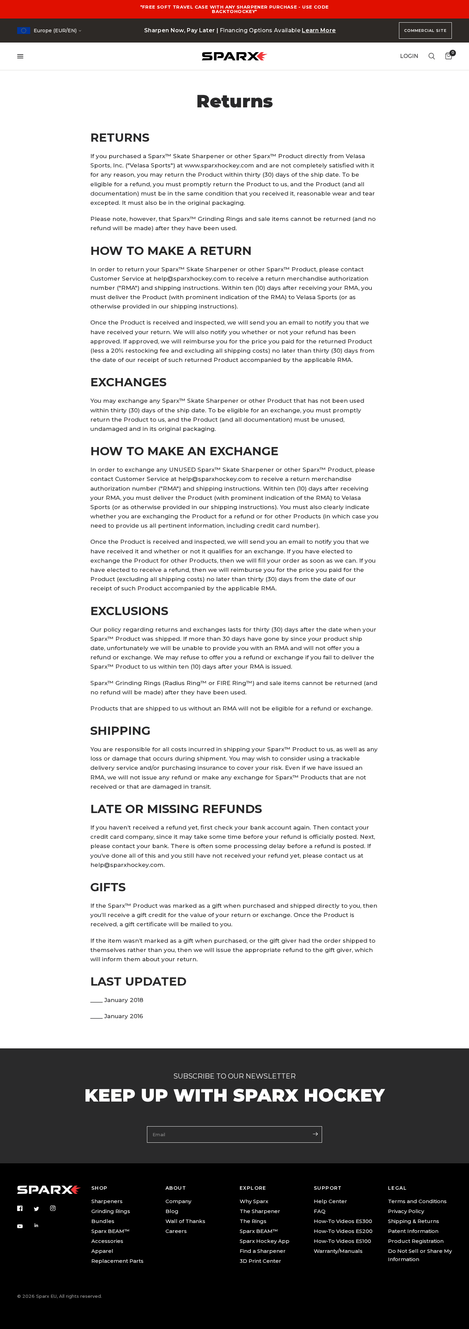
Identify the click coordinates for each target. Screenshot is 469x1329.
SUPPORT (328, 1188)
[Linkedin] (41, 1225)
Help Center (330, 1201)
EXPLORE (253, 1188)
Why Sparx (254, 1201)
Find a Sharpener (263, 1251)
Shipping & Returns (413, 1221)
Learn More (319, 30)
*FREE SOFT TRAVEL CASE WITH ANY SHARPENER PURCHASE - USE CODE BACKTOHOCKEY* (234, 9)
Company (178, 1201)
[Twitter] (41, 1208)
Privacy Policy (406, 1211)
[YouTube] (24, 1226)
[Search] (431, 56)
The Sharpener (260, 1211)
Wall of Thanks (185, 1221)
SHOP (99, 1188)
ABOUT (175, 1188)
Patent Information (413, 1231)
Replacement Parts (117, 1261)
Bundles (102, 1221)
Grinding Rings (110, 1211)
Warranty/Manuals (338, 1251)
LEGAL (397, 1188)
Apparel (102, 1251)
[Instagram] (57, 1208)
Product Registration (416, 1241)
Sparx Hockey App (264, 1241)
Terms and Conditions (417, 1201)
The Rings (253, 1221)
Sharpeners (107, 1201)
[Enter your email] (315, 1134)
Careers (176, 1231)
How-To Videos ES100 (342, 1241)
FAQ (319, 1211)
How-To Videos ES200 (343, 1231)
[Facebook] (24, 1208)
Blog (172, 1211)
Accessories (107, 1241)
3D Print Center (260, 1261)
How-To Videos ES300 (343, 1221)
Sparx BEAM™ (110, 1231)
